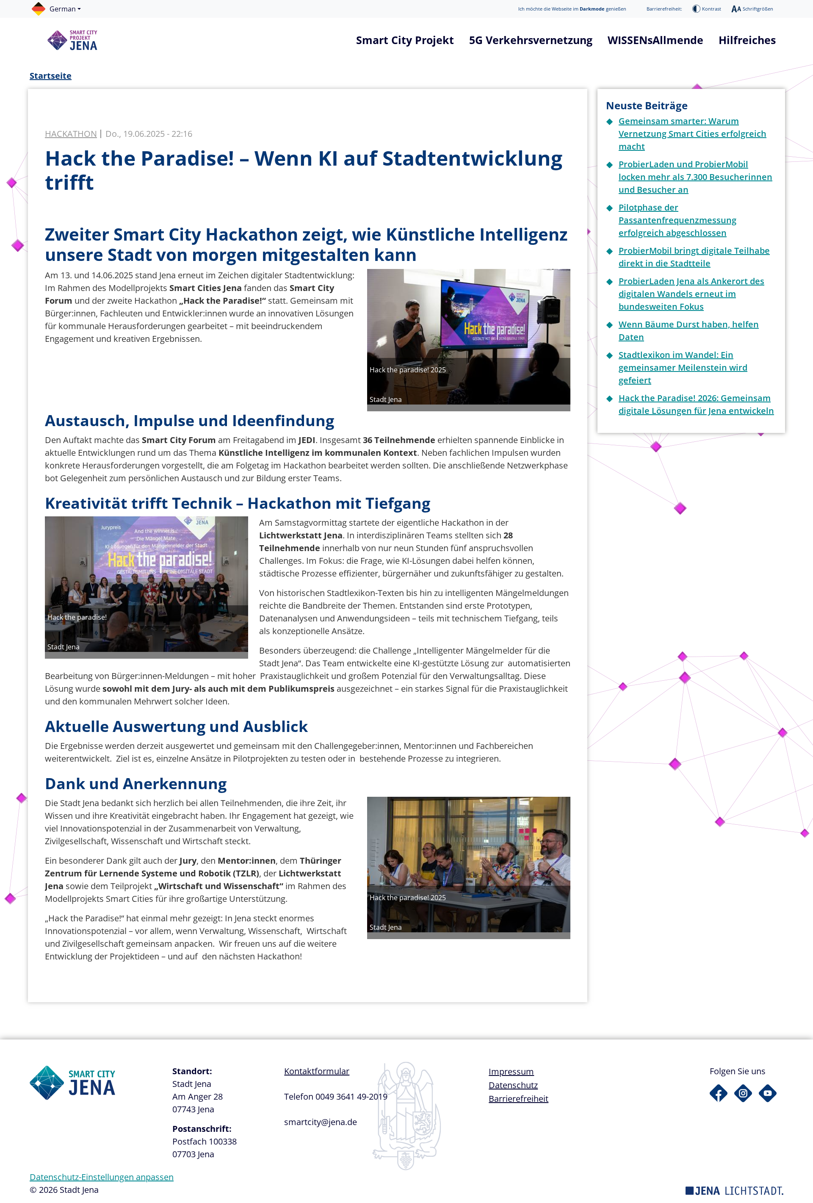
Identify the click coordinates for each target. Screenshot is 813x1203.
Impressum (511, 1071)
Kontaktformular (316, 1071)
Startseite (51, 75)
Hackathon (71, 133)
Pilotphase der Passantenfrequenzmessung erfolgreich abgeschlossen (677, 220)
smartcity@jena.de (320, 1122)
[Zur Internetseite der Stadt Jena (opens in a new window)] (734, 1189)
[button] (60, 9)
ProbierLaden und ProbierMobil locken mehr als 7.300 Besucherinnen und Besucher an (695, 176)
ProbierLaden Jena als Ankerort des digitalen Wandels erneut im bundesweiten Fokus (691, 293)
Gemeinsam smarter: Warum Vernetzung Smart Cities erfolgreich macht (692, 133)
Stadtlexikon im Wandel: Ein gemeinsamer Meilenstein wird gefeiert (683, 367)
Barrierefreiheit (518, 1098)
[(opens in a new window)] (718, 1093)
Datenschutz (513, 1085)
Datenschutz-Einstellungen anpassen (102, 1177)
